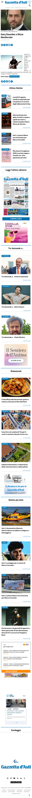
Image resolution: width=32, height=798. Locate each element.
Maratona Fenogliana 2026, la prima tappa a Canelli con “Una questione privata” (21, 154)
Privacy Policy (19, 791)
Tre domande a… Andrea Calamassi (15, 276)
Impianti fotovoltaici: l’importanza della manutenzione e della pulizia (15, 466)
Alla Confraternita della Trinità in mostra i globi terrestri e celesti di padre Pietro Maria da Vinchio (21, 119)
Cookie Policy (26, 791)
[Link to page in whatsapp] (9, 45)
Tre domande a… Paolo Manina (13, 337)
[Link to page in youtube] (14, 778)
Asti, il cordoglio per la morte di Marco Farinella (13, 564)
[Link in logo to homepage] (16, 766)
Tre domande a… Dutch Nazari (13, 307)
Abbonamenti (19, 790)
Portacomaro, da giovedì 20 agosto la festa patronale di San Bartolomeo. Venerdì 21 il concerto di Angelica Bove (16, 631)
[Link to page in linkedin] (7, 45)
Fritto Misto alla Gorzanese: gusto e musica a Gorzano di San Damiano (15, 400)
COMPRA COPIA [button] (16, 219)
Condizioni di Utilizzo (16, 793)
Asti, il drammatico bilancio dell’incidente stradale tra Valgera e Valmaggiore (15, 530)
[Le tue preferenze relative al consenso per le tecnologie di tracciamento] (29, 795)
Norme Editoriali (11, 791)
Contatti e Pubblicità (11, 790)
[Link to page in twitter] (4, 45)
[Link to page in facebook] (2, 45)
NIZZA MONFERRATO (14, 76)
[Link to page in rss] (17, 778)
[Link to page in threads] (12, 45)
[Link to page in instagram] (7, 778)
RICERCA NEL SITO (30, 2)
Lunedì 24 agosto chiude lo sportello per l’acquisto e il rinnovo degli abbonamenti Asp (21, 100)
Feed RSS (4, 790)
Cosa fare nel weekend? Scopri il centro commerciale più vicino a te (15, 433)
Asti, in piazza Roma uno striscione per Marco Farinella (20, 137)
